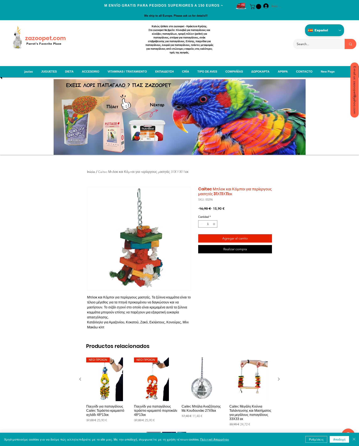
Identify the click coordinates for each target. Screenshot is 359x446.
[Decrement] (201, 224)
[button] (256, 6)
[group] (179, 392)
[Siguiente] (278, 379)
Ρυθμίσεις (316, 439)
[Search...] (350, 44)
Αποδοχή (339, 439)
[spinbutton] (208, 224)
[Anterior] (80, 379)
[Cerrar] (354, 439)
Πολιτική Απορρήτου (214, 439)
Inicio (91, 172)
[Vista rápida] (203, 379)
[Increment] (214, 224)
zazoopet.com (45, 38)
